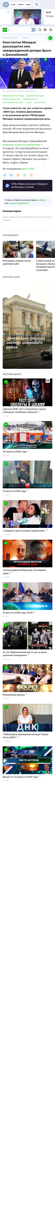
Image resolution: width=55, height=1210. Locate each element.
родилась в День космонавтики (21, 144)
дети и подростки (11, 99)
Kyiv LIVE (28, 168)
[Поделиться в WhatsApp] (25, 175)
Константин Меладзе (13, 103)
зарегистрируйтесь (19, 203)
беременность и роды (13, 96)
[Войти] (45, 29)
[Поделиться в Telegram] (5, 175)
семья (29, 103)
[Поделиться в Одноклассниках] (18, 175)
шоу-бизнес (40, 103)
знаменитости (30, 99)
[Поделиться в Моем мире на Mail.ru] (31, 175)
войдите (42, 200)
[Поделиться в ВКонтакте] (11, 175)
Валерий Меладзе (35, 96)
